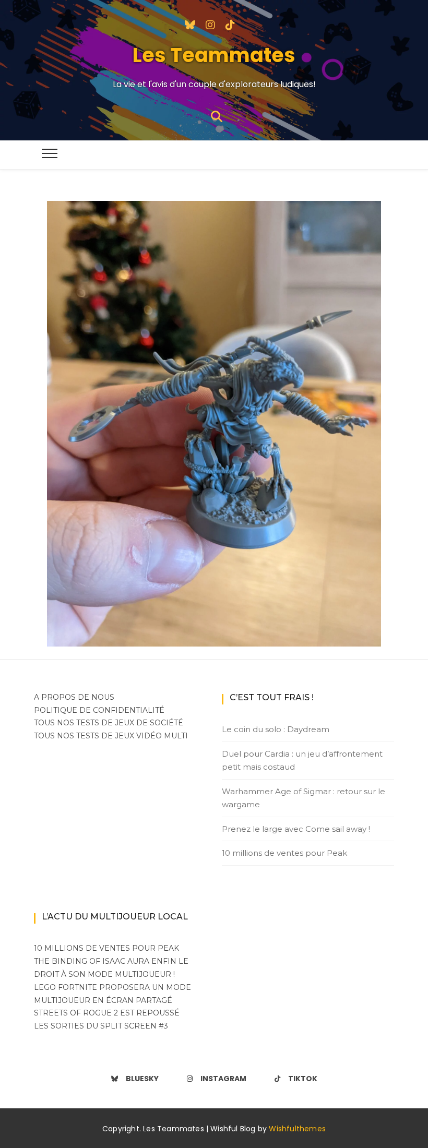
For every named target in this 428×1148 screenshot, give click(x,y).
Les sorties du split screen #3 (101, 1026)
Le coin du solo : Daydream (275, 729)
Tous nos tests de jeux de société (108, 722)
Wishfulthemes (297, 1128)
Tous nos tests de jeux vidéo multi (111, 735)
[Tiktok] (230, 24)
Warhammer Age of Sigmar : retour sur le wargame (303, 798)
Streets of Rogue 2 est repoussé (107, 1013)
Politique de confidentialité (99, 710)
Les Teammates (214, 55)
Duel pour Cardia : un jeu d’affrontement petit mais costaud (302, 760)
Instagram (223, 1078)
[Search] (216, 115)
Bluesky (142, 1078)
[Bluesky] (190, 24)
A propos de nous (74, 697)
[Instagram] (210, 24)
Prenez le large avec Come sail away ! (296, 829)
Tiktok (302, 1078)
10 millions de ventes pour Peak (284, 853)
